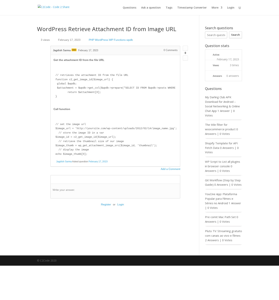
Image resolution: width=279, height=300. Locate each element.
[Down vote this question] (185, 58)
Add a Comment (170, 168)
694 (74, 50)
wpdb (129, 39)
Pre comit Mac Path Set (220, 217)
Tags (169, 7)
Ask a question (151, 7)
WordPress (101, 39)
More (215, 7)
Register (106, 204)
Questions (129, 7)
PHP (91, 39)
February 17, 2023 (98, 161)
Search (235, 34)
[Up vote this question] (185, 48)
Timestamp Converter (192, 7)
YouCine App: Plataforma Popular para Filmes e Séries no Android (221, 198)
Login (230, 7)
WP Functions (117, 39)
